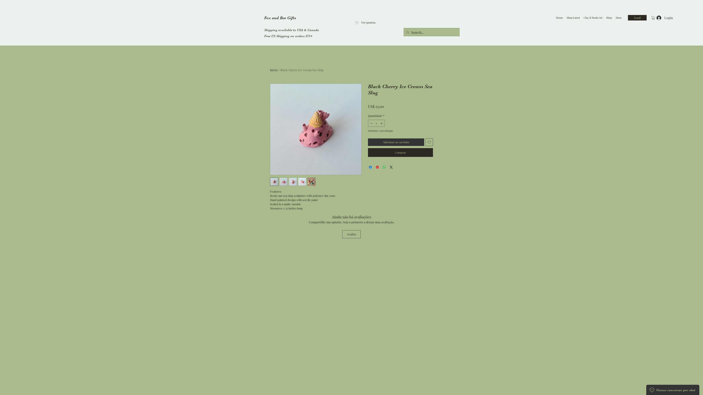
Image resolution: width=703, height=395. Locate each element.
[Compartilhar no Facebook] (370, 167)
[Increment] (382, 123)
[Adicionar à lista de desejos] (429, 142)
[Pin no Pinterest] (377, 167)
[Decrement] (371, 123)
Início (274, 70)
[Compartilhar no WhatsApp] (384, 167)
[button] (653, 18)
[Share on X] (391, 167)
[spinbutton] (376, 123)
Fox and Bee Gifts (280, 18)
